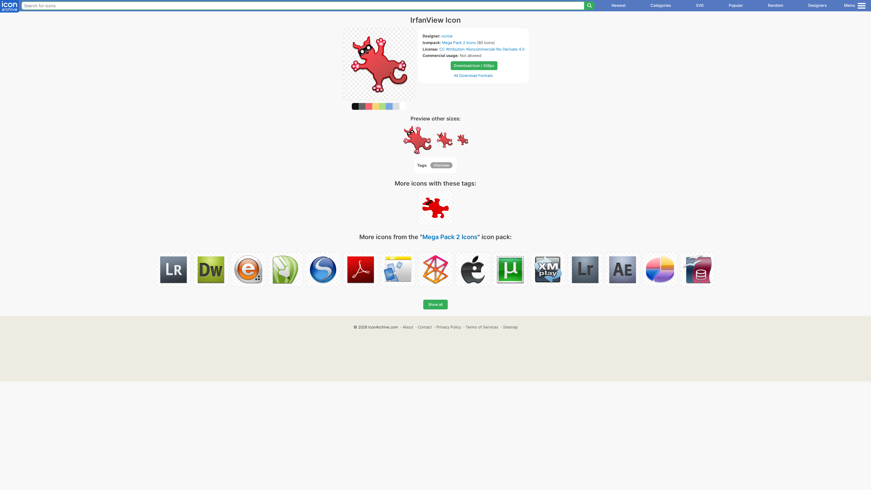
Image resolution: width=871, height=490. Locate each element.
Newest (619, 5)
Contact (425, 327)
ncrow (447, 36)
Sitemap (510, 327)
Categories (661, 5)
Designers (817, 5)
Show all (435, 304)
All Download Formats (473, 75)
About (408, 327)
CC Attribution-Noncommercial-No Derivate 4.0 (481, 49)
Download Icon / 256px (474, 65)
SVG (700, 5)
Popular (736, 5)
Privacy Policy (448, 327)
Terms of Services (482, 327)
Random (775, 5)
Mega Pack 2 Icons (459, 42)
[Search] (589, 5)
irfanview (441, 165)
